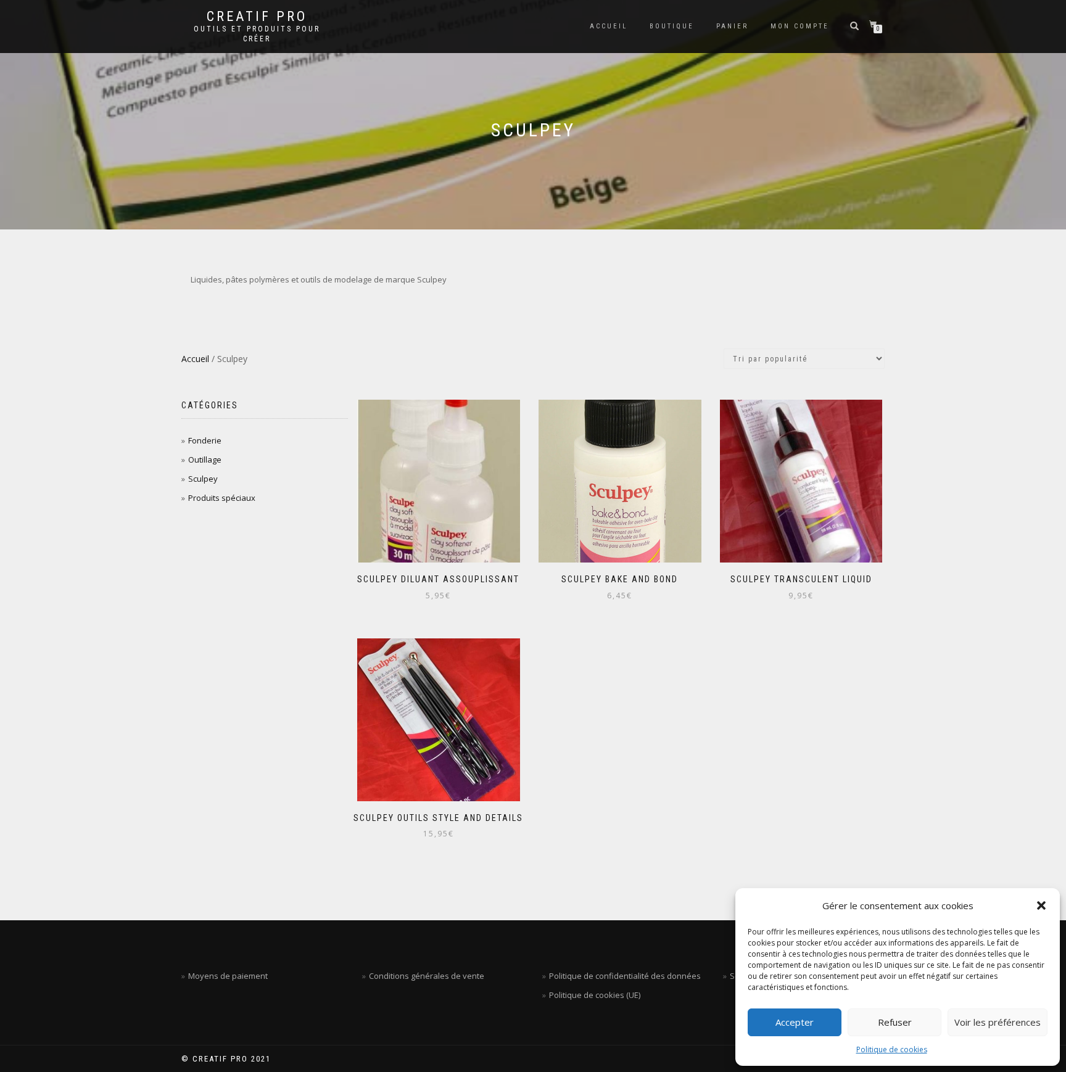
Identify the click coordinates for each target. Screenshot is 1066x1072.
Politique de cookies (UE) (594, 994)
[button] (1041, 905)
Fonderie (204, 440)
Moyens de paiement (228, 975)
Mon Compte (800, 26)
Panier (732, 26)
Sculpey (203, 478)
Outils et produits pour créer (257, 34)
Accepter (794, 1022)
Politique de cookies (891, 1049)
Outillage (204, 459)
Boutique (672, 26)
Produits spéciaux (221, 497)
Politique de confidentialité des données (625, 975)
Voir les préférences (997, 1022)
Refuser (895, 1022)
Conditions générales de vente (426, 975)
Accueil (608, 26)
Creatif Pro (257, 16)
